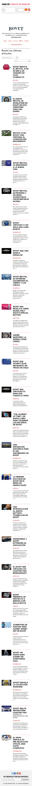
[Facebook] (15, 773)
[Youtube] (20, 773)
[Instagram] (17, 773)
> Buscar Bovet (16, 44)
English (5, 41)
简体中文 (27, 41)
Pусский (16, 41)
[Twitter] (12, 773)
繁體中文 (21, 41)
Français (10, 41)
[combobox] (10, 57)
